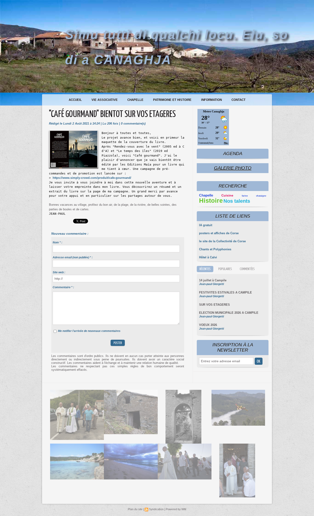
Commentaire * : (63, 287)
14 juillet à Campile (212, 280)
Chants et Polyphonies (215, 249)
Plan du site (135, 509)
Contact (238, 100)
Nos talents (236, 201)
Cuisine (227, 195)
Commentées (247, 269)
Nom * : (57, 242)
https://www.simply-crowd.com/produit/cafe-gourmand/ (92, 178)
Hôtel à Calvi (208, 257)
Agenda (232, 153)
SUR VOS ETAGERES (214, 304)
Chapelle (135, 100)
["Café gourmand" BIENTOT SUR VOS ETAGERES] (73, 132)
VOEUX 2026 (208, 325)
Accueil (76, 100)
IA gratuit (205, 225)
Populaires (225, 269)
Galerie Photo (232, 168)
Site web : (59, 272)
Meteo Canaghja (213, 111)
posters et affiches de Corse (219, 233)
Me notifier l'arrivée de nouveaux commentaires (89, 331)
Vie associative (105, 100)
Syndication (156, 509)
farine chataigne (254, 196)
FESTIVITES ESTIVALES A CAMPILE (225, 292)
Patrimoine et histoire (172, 100)
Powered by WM (176, 509)
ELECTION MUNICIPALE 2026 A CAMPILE (228, 312)
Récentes (205, 269)
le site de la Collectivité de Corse (222, 241)
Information (212, 100)
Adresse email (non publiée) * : (73, 257)
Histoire (211, 200)
